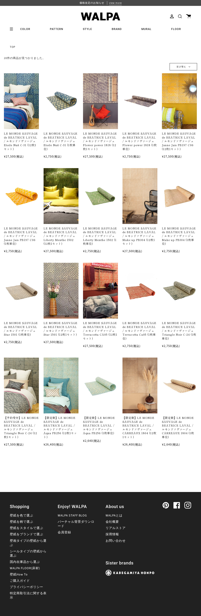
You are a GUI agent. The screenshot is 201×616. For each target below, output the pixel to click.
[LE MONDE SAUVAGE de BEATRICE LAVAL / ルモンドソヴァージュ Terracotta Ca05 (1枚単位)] (139, 291)
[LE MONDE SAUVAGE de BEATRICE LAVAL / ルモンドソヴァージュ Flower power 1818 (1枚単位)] (139, 101)
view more (115, 3)
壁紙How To (19, 574)
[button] (180, 16)
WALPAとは (114, 515)
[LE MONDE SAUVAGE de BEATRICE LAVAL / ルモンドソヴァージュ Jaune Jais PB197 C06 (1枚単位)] (21, 196)
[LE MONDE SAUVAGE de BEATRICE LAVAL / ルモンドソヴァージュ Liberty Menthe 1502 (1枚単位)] (100, 196)
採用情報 (112, 534)
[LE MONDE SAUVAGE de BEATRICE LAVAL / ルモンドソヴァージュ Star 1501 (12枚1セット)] (61, 291)
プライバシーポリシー (26, 587)
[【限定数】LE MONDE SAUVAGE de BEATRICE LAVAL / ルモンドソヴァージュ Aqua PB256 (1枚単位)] (100, 385)
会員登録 (64, 532)
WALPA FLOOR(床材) (25, 568)
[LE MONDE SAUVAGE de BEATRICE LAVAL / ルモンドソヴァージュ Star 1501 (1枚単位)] (21, 291)
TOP (12, 47)
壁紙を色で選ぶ (21, 515)
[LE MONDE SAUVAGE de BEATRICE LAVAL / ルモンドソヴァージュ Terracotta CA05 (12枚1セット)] (100, 291)
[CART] (188, 16)
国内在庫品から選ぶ (25, 562)
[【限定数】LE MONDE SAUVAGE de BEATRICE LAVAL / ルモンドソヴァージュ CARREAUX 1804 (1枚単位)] (179, 385)
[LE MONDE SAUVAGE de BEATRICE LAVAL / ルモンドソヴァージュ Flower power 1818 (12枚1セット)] (100, 101)
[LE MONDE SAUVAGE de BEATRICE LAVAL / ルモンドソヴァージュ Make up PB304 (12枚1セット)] (139, 196)
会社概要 (112, 522)
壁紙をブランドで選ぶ (26, 534)
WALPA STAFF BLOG (72, 515)
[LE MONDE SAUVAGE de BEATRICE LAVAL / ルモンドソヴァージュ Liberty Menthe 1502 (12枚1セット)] (61, 196)
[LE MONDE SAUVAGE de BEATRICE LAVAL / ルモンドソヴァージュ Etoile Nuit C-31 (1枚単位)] (61, 101)
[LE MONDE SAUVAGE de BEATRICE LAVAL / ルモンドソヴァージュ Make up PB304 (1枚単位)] (179, 196)
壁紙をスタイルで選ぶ (26, 528)
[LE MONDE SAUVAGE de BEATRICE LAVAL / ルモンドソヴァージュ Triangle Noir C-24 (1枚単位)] (179, 291)
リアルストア (116, 528)
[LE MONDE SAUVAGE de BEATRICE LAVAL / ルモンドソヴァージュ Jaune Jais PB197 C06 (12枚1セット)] (179, 101)
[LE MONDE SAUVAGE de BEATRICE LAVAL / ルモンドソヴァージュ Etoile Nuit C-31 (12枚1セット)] (21, 101)
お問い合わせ (116, 541)
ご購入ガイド (20, 581)
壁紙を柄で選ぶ (21, 522)
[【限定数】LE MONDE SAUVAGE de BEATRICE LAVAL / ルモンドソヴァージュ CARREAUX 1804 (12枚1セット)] (139, 385)
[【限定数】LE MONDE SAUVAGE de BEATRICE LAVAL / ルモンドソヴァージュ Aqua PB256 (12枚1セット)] (61, 385)
